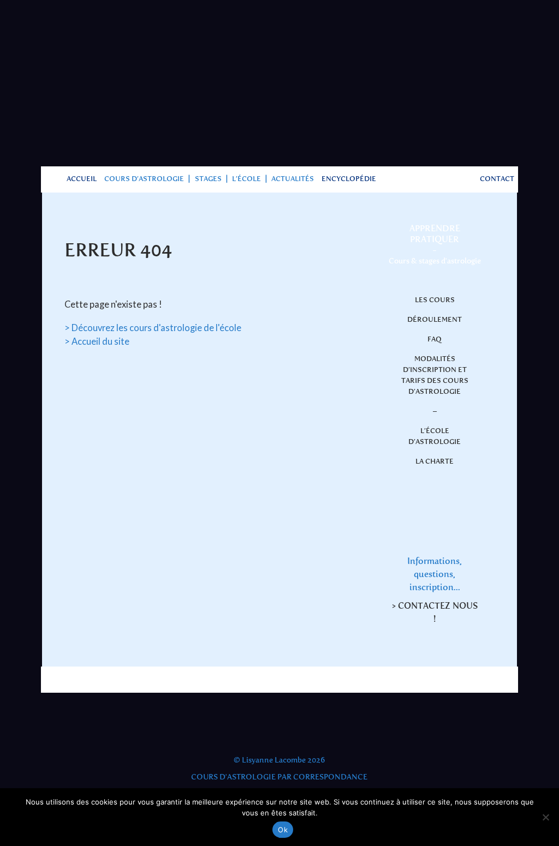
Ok (283, 829)
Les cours (435, 300)
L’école (246, 179)
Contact (497, 179)
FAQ (434, 339)
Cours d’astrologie (144, 179)
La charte (434, 461)
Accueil (82, 179)
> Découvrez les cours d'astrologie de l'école (152, 327)
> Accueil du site (96, 341)
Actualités (292, 179)
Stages (208, 179)
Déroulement (434, 319)
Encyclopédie (349, 179)
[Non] (545, 817)
